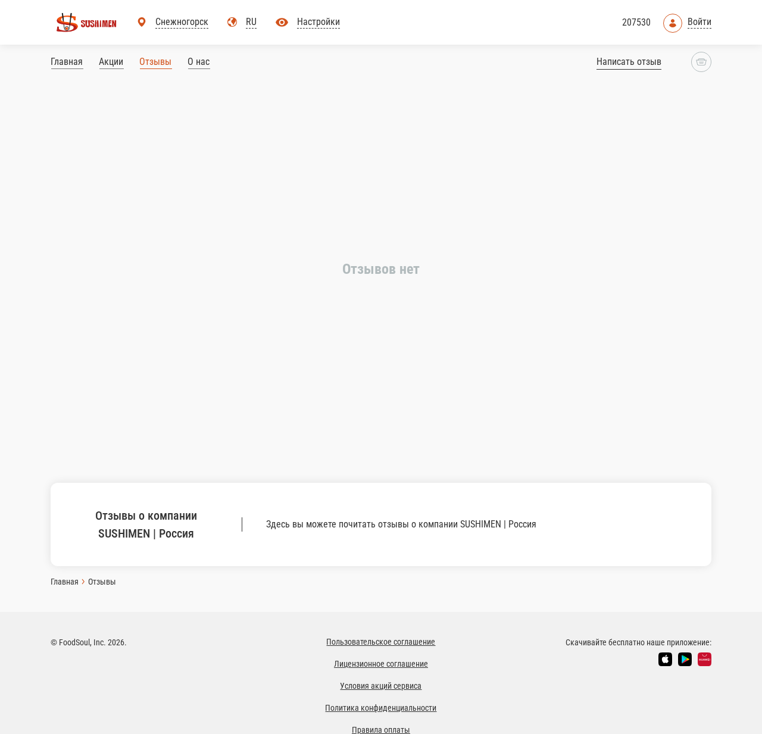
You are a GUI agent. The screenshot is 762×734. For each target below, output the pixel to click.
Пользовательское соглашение (380, 641)
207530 (636, 22)
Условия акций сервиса (380, 686)
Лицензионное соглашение (381, 664)
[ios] (665, 659)
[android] (685, 659)
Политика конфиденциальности (380, 708)
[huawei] (704, 659)
